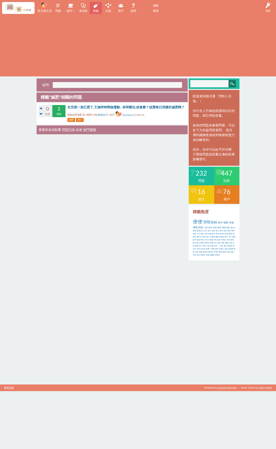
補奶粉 (202, 255)
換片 (226, 237)
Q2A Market (265, 387)
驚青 (225, 246)
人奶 (206, 228)
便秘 (203, 237)
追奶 (215, 246)
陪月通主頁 (45, 11)
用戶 (121, 11)
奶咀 (200, 227)
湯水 (217, 231)
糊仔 (220, 228)
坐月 (206, 231)
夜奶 (219, 240)
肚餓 (207, 255)
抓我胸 (230, 249)
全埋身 (216, 252)
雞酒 (202, 243)
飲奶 (213, 231)
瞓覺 (225, 222)
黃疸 (198, 255)
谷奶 (228, 240)
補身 (202, 234)
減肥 (71, 120)
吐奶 (194, 243)
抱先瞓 (221, 237)
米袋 (221, 246)
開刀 (80, 120)
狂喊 (200, 252)
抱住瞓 (197, 240)
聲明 (156, 11)
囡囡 (211, 240)
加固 (230, 243)
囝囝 (202, 240)
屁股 (226, 249)
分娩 (194, 255)
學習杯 (206, 243)
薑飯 (232, 252)
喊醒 (216, 237)
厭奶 (229, 231)
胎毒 (232, 231)
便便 (197, 222)
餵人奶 (230, 228)
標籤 (96, 11)
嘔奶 (224, 228)
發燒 (219, 243)
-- (218, 246)
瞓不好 (199, 237)
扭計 (207, 237)
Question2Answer (227, 387)
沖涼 (198, 234)
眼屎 (226, 234)
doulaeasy (127, 115)
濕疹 (225, 231)
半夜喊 (212, 237)
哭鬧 (206, 222)
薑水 (198, 243)
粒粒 (210, 228)
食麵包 (212, 255)
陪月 (200, 246)
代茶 (208, 246)
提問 (133, 11)
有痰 (204, 246)
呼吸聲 (230, 246)
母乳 (221, 231)
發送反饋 (9, 387)
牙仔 (230, 237)
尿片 (215, 243)
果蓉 (217, 234)
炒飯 (228, 252)
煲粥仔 (217, 255)
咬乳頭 (210, 252)
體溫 (213, 249)
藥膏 (232, 240)
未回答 (83, 11)
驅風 (220, 252)
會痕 (215, 240)
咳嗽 (196, 246)
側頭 (222, 243)
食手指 (222, 234)
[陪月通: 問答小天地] (18, 8)
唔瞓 (198, 231)
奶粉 (214, 222)
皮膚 (212, 246)
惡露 (211, 243)
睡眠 (230, 234)
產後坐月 (103, 115)
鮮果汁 (208, 249)
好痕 (196, 252)
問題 (58, 11)
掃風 (195, 227)
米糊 (231, 222)
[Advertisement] (138, 44)
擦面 (216, 249)
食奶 (215, 228)
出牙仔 (206, 240)
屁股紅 (221, 249)
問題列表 (68, 129)
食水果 (202, 249)
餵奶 (213, 234)
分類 (108, 11)
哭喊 (209, 234)
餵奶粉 (205, 252)
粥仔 (220, 222)
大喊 (206, 234)
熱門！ (70, 11)
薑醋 (226, 243)
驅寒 (224, 252)
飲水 (202, 231)
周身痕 (223, 240)
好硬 (198, 249)
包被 (194, 234)
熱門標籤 (89, 129)
